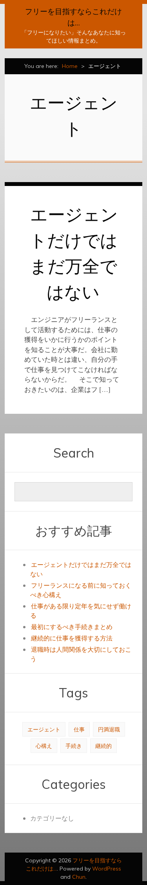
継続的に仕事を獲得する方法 (72, 638)
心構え (44, 745)
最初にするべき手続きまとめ (72, 626)
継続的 (103, 745)
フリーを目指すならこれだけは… (73, 17)
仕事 (79, 729)
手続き (73, 745)
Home (70, 66)
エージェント (43, 729)
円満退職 (109, 729)
